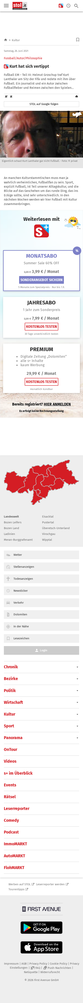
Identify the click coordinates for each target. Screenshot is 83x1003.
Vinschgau (48, 534)
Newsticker (21, 590)
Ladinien (9, 534)
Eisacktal (47, 516)
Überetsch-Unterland (56, 528)
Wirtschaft (13, 702)
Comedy (11, 820)
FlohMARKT (14, 867)
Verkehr (19, 602)
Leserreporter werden (50, 884)
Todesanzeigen (23, 578)
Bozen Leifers (12, 522)
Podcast (11, 832)
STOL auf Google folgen (44, 104)
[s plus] (61, 6)
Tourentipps (16, 889)
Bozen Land (11, 528)
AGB (24, 963)
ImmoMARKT (15, 843)
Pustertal (48, 522)
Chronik (11, 666)
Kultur (16, 40)
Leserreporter (16, 808)
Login (43, 650)
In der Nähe (21, 626)
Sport (9, 726)
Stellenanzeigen (24, 566)
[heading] (41, 66)
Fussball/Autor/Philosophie (23, 58)
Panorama (13, 737)
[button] (77, 40)
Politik (10, 690)
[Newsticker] (68, 6)
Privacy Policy (38, 963)
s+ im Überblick (18, 773)
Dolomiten (20, 614)
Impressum (11, 963)
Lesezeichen (21, 638)
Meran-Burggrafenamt (18, 539)
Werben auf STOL (19, 884)
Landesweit (11, 516)
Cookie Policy (58, 963)
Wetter (18, 555)
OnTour (10, 749)
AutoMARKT (14, 855)
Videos (10, 761)
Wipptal (47, 539)
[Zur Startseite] (5, 40)
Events (10, 785)
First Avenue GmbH (46, 980)
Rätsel (10, 796)
